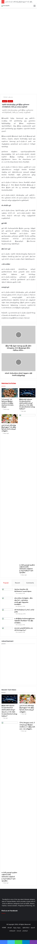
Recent (17, 583)
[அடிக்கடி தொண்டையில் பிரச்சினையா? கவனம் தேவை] (7, 592)
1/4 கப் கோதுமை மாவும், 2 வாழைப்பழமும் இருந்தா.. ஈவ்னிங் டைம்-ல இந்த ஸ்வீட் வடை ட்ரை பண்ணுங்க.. (27, 726)
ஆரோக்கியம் (25, 927)
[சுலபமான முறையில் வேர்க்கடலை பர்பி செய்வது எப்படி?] (7, 630)
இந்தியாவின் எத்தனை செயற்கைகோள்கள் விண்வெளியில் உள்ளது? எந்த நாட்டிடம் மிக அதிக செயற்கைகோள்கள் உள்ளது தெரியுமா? (27, 404)
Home (5, 97)
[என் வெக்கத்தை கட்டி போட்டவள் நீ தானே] (7, 612)
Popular (6, 583)
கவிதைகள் (12, 930)
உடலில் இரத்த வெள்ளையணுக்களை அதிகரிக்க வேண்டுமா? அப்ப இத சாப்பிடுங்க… (24, 620)
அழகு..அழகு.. (17, 927)
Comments (30, 583)
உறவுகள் (5, 101)
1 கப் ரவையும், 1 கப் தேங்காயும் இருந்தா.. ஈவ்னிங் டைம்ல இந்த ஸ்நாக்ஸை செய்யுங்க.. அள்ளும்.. (8, 403)
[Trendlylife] (5, 6)
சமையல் (19, 930)
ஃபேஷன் (9, 927)
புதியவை (10, 97)
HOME (4, 927)
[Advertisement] (18, 28)
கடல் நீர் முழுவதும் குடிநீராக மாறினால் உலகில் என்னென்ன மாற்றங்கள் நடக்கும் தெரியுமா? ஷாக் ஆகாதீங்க (27, 568)
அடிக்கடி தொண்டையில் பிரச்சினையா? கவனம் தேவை (22, 590)
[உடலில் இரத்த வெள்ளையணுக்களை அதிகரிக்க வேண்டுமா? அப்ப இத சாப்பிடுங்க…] (7, 621)
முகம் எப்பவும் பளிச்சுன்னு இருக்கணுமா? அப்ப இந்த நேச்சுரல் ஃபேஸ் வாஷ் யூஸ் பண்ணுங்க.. (9, 428)
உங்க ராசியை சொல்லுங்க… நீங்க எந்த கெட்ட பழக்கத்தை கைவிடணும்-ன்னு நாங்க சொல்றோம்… (23, 601)
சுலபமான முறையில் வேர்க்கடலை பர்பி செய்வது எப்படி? (23, 629)
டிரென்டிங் (25, 930)
